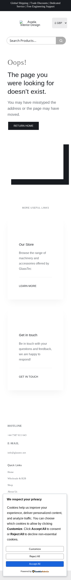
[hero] (30, 22)
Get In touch (28, 376)
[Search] (61, 40)
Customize (35, 549)
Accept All (34, 563)
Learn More (27, 285)
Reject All (35, 556)
